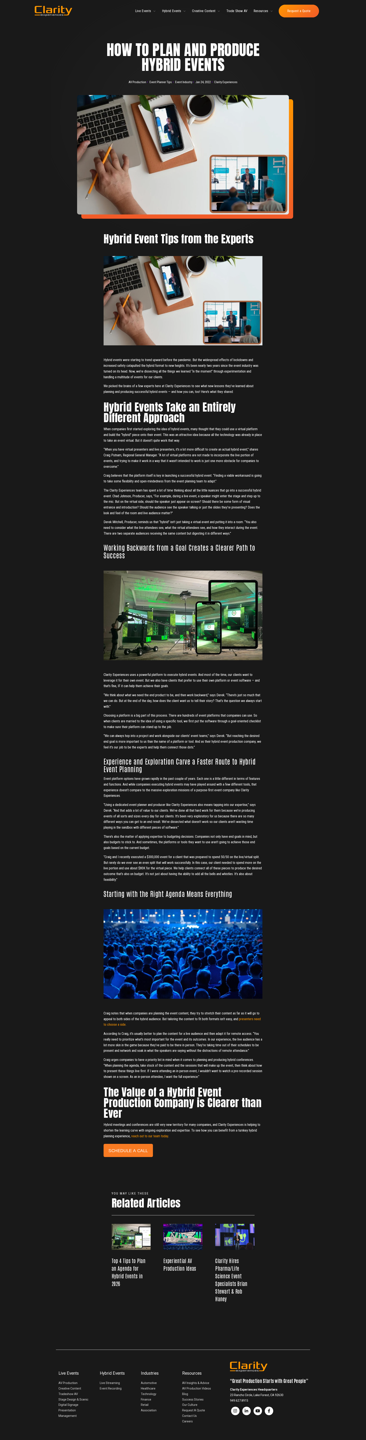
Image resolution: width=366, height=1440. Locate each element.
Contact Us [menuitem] (189, 1416)
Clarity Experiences (225, 82)
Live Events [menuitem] (68, 1373)
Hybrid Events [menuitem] (112, 1373)
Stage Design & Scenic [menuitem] (73, 1399)
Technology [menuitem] (148, 1394)
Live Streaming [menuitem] (110, 1383)
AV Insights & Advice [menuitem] (195, 1383)
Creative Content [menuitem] (69, 1388)
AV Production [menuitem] (68, 1383)
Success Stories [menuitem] (193, 1399)
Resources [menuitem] (192, 1373)
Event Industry (183, 82)
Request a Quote (299, 11)
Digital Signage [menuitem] (68, 1404)
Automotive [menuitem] (149, 1383)
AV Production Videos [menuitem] (196, 1388)
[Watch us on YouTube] (258, 1411)
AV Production (137, 82)
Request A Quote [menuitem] (193, 1410)
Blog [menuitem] (185, 1394)
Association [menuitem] (149, 1410)
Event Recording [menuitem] (111, 1388)
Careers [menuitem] (187, 1421)
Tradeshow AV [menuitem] (68, 1394)
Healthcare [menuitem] (148, 1388)
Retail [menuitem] (144, 1404)
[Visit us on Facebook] (235, 1411)
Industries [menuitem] (150, 1373)
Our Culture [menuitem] (189, 1404)
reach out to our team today (149, 1136)
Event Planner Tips (161, 82)
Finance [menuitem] (146, 1399)
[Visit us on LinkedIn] (246, 1411)
